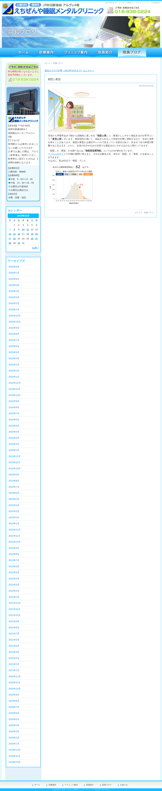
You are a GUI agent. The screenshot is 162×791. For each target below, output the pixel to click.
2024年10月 (15, 395)
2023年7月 (14, 487)
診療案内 (52, 785)
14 (10, 234)
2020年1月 (14, 743)
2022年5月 (14, 572)
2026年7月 (14, 272)
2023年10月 (15, 468)
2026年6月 (14, 279)
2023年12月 (15, 456)
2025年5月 (14, 352)
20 (36, 234)
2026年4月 (14, 291)
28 (10, 243)
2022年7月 (14, 560)
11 (28, 229)
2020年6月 (14, 713)
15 (14, 234)
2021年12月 (15, 603)
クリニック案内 (71, 785)
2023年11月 (14, 462)
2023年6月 (14, 493)
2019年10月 (15, 762)
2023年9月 (14, 474)
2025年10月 (15, 321)
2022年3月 (14, 584)
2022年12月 (15, 529)
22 (14, 238)
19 (32, 234)
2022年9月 (14, 548)
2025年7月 (14, 340)
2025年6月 (14, 346)
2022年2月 (14, 591)
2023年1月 (14, 523)
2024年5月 (14, 425)
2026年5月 (14, 285)
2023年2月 (14, 517)
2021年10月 (15, 615)
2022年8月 (14, 554)
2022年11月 (14, 536)
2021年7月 (14, 633)
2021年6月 (14, 639)
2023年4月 (14, 505)
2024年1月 (14, 450)
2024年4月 (14, 432)
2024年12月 (15, 383)
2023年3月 (14, 511)
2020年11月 (14, 682)
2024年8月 (14, 407)
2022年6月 (14, 566)
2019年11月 (14, 756)
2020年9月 (14, 694)
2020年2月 (14, 737)
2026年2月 (14, 303)
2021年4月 (14, 652)
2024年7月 (14, 413)
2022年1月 (14, 597)
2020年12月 (15, 676)
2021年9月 (14, 621)
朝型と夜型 (54, 79)
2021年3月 (14, 658)
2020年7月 (14, 707)
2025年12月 (15, 315)
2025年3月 (14, 364)
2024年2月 (14, 444)
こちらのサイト (58, 154)
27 (36, 238)
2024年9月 (14, 401)
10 (23, 229)
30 (19, 243)
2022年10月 (15, 542)
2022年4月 (14, 578)
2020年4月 (14, 725)
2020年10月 (15, 688)
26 (32, 238)
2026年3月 (14, 297)
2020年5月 (14, 719)
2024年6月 (14, 419)
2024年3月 (14, 438)
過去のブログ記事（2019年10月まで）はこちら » (69, 70)
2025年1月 (14, 377)
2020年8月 (14, 701)
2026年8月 (14, 266)
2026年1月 (14, 309)
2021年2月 (14, 664)
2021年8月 (14, 627)
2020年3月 (14, 731)
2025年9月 (14, 328)
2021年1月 (14, 670)
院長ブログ (149, 213)
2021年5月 (14, 646)
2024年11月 (14, 389)
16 (19, 234)
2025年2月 (14, 370)
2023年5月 (14, 499)
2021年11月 (14, 609)
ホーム (47, 63)
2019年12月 (15, 750)
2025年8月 (14, 334)
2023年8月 (14, 480)
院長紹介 (90, 785)
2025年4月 (14, 358)
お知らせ (124, 785)
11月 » (35, 248)
